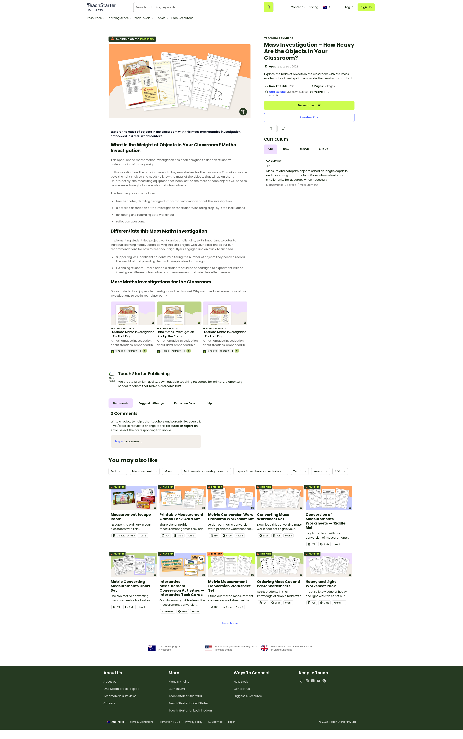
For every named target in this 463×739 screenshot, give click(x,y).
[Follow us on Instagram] (307, 681)
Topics (161, 18)
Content (297, 7)
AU (330, 7)
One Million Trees (121, 689)
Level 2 (292, 185)
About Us (109, 681)
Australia (117, 722)
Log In (231, 722)
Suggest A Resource (248, 696)
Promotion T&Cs (169, 722)
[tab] (270, 149)
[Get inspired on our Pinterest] (324, 681)
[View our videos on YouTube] (318, 681)
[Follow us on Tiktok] (301, 681)
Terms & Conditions (140, 722)
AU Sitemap (215, 722)
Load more (230, 623)
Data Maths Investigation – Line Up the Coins (177, 334)
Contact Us (242, 689)
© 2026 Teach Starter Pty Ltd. (337, 722)
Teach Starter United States (189, 703)
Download (307, 105)
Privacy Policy (193, 722)
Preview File (309, 117)
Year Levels (142, 18)
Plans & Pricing (179, 681)
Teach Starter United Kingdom (190, 710)
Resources (94, 18)
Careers (109, 703)
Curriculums (177, 689)
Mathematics (275, 185)
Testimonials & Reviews (119, 696)
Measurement (309, 185)
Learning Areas (118, 18)
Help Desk (241, 681)
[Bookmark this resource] (271, 128)
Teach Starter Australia (185, 696)
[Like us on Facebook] (313, 681)
